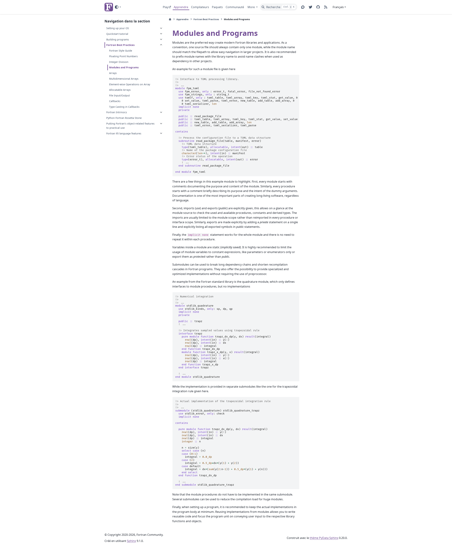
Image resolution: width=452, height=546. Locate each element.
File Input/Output (119, 95)
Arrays (113, 73)
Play (165, 7)
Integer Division (118, 61)
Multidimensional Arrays (123, 78)
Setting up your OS (117, 28)
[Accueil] (170, 19)
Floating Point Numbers (123, 56)
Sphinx (131, 541)
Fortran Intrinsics (116, 112)
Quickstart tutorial (117, 33)
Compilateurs (200, 7)
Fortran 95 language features (123, 133)
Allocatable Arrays (120, 89)
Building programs (117, 39)
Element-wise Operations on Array (129, 84)
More (251, 7)
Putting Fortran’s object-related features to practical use (130, 125)
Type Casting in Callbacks (124, 106)
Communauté (235, 7)
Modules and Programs (124, 67)
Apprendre (181, 7)
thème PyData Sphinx (324, 538)
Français (338, 7)
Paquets (217, 7)
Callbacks (114, 101)
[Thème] (117, 7)
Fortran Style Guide (120, 50)
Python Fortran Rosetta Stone (124, 118)
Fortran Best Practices (120, 45)
